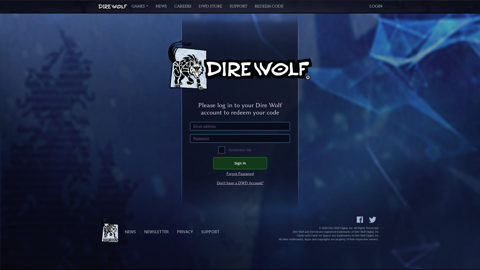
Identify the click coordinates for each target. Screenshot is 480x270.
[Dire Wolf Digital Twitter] (372, 220)
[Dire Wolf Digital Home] (113, 7)
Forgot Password (240, 174)
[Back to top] (464, 254)
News (161, 6)
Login (376, 6)
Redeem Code (269, 6)
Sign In (240, 163)
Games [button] (139, 6)
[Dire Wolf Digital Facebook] (360, 219)
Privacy (185, 231)
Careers (182, 6)
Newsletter (156, 231)
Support (238, 6)
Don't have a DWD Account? (240, 183)
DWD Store (210, 6)
